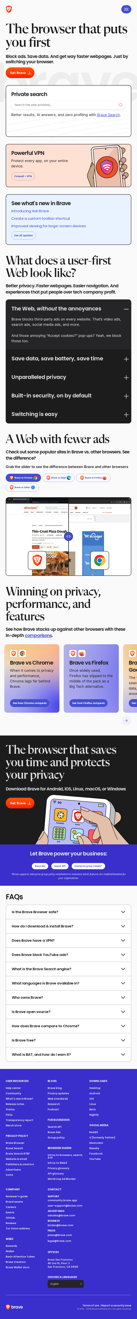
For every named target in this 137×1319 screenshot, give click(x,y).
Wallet (10, 1251)
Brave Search (14, 1148)
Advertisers (13, 1169)
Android (94, 1093)
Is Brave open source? (31, 1011)
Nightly (94, 1115)
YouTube (95, 1159)
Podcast (53, 1109)
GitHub (10, 1218)
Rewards (11, 1246)
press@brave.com (60, 1235)
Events (10, 1212)
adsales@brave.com (63, 1215)
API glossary (56, 1173)
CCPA (9, 1175)
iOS (91, 1099)
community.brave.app (62, 1200)
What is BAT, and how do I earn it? (41, 1054)
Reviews (11, 1223)
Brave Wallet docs (17, 1267)
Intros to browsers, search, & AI (65, 1156)
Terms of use (90, 1305)
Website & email (16, 1159)
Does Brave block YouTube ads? (40, 954)
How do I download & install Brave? (42, 926)
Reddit (93, 1132)
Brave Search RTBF (18, 1153)
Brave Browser (15, 1143)
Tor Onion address (18, 1228)
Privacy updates (58, 1093)
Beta (92, 1109)
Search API (60, 866)
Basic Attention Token (20, 1256)
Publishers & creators (20, 1164)
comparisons (38, 635)
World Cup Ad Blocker (62, 1179)
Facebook (96, 1153)
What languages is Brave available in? (45, 983)
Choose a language (62, 1277)
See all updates (23, 235)
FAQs (9, 1115)
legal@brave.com (59, 1241)
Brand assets (14, 1202)
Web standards (58, 1099)
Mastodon (96, 1143)
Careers (11, 1207)
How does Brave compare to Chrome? (45, 1026)
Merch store (14, 1125)
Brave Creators (16, 1262)
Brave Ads (40, 866)
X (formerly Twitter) (102, 1137)
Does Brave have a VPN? (33, 940)
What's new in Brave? (19, 1099)
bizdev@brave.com (60, 1225)
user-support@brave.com (65, 1205)
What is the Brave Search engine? (41, 968)
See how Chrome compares (30, 703)
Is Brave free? (23, 1040)
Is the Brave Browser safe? (35, 911)
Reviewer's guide (17, 1196)
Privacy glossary (58, 1168)
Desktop (95, 1088)
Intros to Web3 (57, 1163)
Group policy (56, 1137)
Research (54, 1104)
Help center (13, 1088)
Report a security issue (116, 1305)
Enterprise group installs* (88, 866)
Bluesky (94, 1148)
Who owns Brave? (27, 997)
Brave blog (55, 1088)
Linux (92, 1104)
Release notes (15, 1104)
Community (13, 1093)
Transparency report (19, 1120)
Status (10, 1109)
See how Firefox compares (88, 703)
